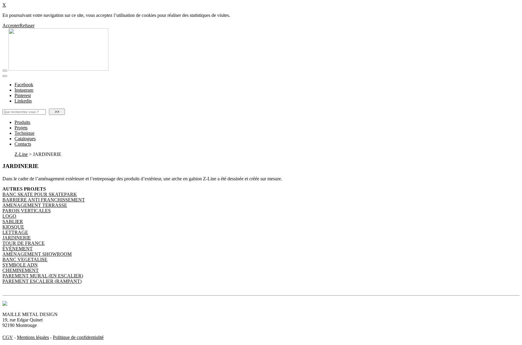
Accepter (11, 25)
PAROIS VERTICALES (26, 210)
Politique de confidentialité (78, 337)
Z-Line (21, 154)
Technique (24, 133)
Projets (20, 127)
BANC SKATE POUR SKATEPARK (39, 194)
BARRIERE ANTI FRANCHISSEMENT (43, 199)
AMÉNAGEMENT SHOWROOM (37, 254)
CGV (7, 337)
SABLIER (12, 221)
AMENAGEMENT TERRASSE (34, 205)
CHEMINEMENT (20, 270)
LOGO (9, 216)
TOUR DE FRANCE (23, 243)
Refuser (27, 25)
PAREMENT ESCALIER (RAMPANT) (42, 281)
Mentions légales (33, 337)
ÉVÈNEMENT (17, 248)
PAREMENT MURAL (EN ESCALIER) (42, 275)
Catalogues (25, 138)
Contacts (22, 144)
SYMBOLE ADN (20, 264)
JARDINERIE (16, 237)
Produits (22, 122)
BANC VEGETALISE (24, 259)
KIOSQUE (13, 226)
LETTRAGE (15, 232)
